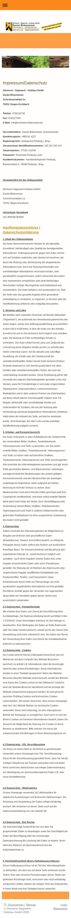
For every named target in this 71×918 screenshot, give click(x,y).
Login (64, 904)
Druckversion (15, 904)
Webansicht (60, 908)
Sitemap (31, 904)
